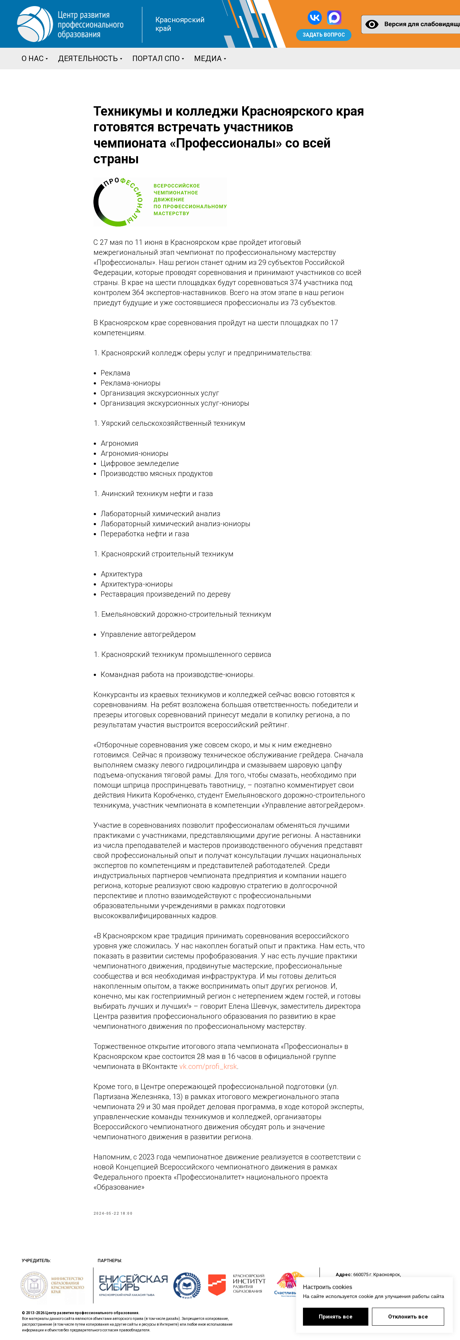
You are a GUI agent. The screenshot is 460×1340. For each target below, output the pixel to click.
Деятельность (88, 58)
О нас (32, 58)
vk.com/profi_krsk (208, 1066)
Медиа (208, 58)
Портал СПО (156, 58)
